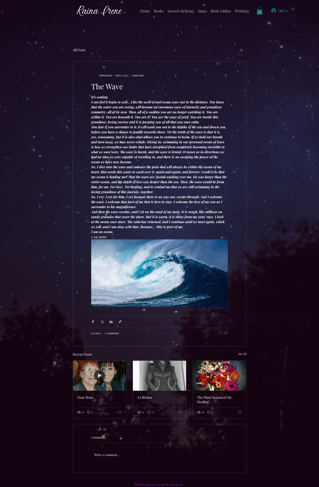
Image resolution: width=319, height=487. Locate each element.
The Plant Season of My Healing (214, 399)
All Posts (79, 50)
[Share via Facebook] (93, 321)
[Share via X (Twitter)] (102, 321)
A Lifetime (144, 397)
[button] (259, 11)
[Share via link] (120, 321)
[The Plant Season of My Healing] (219, 376)
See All (242, 354)
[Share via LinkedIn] (111, 321)
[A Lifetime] (159, 376)
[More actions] (225, 75)
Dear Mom (85, 397)
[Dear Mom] (99, 376)
